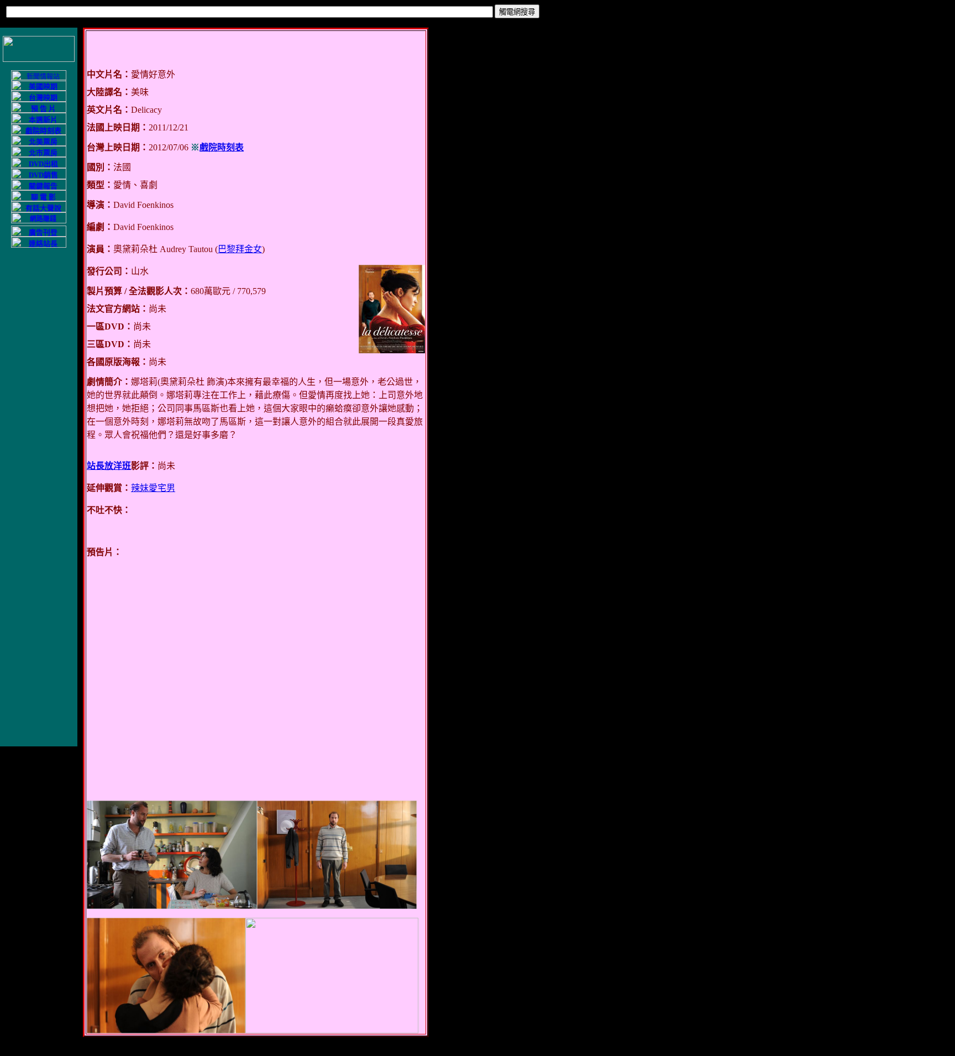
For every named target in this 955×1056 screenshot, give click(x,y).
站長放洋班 (109, 466)
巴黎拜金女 (240, 249)
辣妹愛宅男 (153, 488)
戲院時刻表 (222, 147)
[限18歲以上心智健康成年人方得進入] (38, 221)
